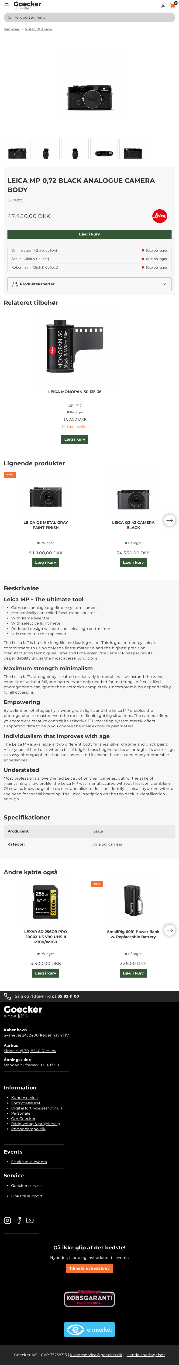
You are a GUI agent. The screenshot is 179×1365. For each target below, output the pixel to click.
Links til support (26, 1196)
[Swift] (27, 5)
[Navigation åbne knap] (7, 6)
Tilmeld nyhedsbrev (89, 1268)
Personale (20, 1113)
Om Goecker (23, 1118)
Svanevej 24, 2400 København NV (36, 1035)
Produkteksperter (37, 284)
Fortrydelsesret (26, 1103)
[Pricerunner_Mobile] (89, 1298)
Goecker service (26, 1185)
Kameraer (12, 29)
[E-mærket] (89, 1329)
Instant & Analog (39, 29)
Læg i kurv (89, 234)
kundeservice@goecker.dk (96, 1355)
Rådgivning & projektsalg (35, 1124)
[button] (163, 5)
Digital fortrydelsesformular (37, 1108)
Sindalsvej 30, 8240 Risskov (30, 1051)
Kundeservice (24, 1097)
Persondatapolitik (28, 1129)
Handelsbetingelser (146, 1355)
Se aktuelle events (29, 1162)
